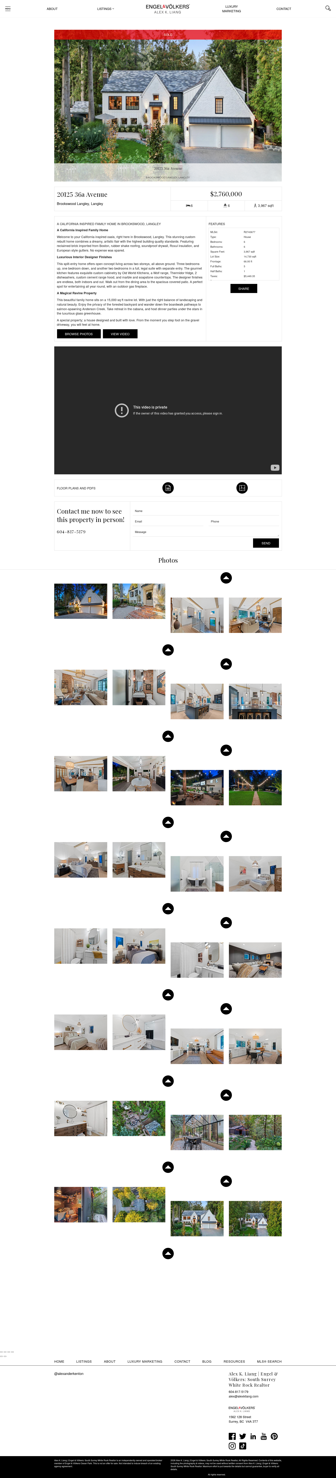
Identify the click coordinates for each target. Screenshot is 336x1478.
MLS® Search (269, 1361)
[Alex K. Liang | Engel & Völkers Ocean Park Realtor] (168, 8)
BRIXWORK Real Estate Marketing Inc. (189, 1474)
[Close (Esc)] (1, 1351)
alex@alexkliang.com (243, 1396)
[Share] (5, 1351)
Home (59, 1361)
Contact (283, 8)
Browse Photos (79, 334)
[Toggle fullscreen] (8, 1351)
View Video (120, 334)
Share (243, 288)
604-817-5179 (71, 531)
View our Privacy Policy (65, 1474)
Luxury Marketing (231, 8)
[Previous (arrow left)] (1, 1356)
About (52, 8)
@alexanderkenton (68, 1373)
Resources (234, 1361)
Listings (84, 1361)
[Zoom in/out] (12, 1351)
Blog (207, 1361)
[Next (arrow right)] (5, 1356)
